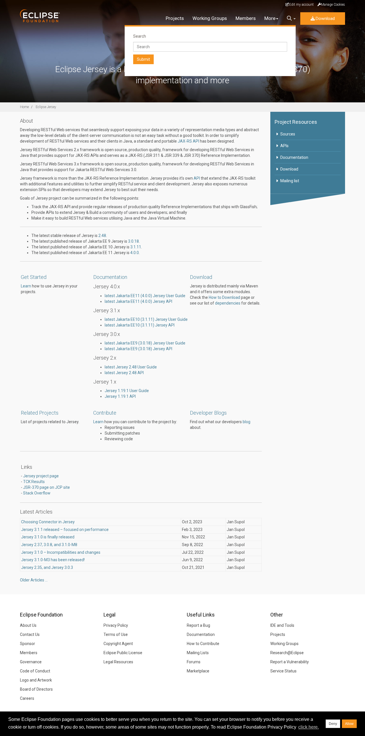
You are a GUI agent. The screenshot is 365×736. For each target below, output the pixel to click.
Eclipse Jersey (46, 107)
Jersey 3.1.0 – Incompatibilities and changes (60, 552)
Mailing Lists (198, 652)
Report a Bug (198, 625)
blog (246, 421)
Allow (349, 724)
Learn (26, 286)
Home (24, 107)
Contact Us (30, 634)
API (197, 178)
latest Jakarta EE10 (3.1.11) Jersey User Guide (146, 319)
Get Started (33, 277)
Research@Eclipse (287, 652)
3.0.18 (133, 241)
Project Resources (296, 122)
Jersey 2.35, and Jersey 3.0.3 (47, 567)
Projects (175, 18)
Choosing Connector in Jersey (48, 522)
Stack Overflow (36, 493)
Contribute (104, 413)
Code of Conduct (35, 671)
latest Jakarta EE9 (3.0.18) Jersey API (138, 348)
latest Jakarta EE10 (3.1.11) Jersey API (140, 325)
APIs (284, 145)
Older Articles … (34, 580)
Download (325, 18)
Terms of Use (116, 634)
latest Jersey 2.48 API (124, 372)
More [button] (269, 18)
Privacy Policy (116, 625)
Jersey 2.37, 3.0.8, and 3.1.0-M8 (49, 544)
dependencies (227, 303)
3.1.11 (135, 247)
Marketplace (198, 671)
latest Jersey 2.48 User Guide (131, 367)
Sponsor (27, 643)
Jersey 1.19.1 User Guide (127, 390)
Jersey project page (41, 476)
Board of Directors (36, 689)
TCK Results (34, 481)
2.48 (102, 235)
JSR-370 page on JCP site (46, 487)
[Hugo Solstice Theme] (43, 15)
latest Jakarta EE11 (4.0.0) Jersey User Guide (145, 295)
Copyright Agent (118, 643)
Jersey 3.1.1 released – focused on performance (65, 529)
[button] (291, 18)
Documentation (110, 277)
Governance (31, 662)
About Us (28, 625)
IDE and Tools (282, 625)
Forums (193, 662)
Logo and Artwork (36, 680)
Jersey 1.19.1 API (120, 396)
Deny (333, 724)
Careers (27, 698)
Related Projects (39, 413)
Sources (287, 134)
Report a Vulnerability (289, 662)
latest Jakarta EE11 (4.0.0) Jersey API (138, 301)
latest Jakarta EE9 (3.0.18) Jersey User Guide (145, 343)
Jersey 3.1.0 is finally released (47, 537)
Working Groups (209, 18)
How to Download (224, 297)
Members (246, 18)
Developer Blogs (208, 413)
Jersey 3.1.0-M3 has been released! (53, 559)
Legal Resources (118, 662)
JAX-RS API (188, 141)
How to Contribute (203, 643)
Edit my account (301, 5)
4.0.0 (134, 252)
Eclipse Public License (123, 652)
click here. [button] (308, 727)
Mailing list (289, 181)
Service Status (283, 671)
